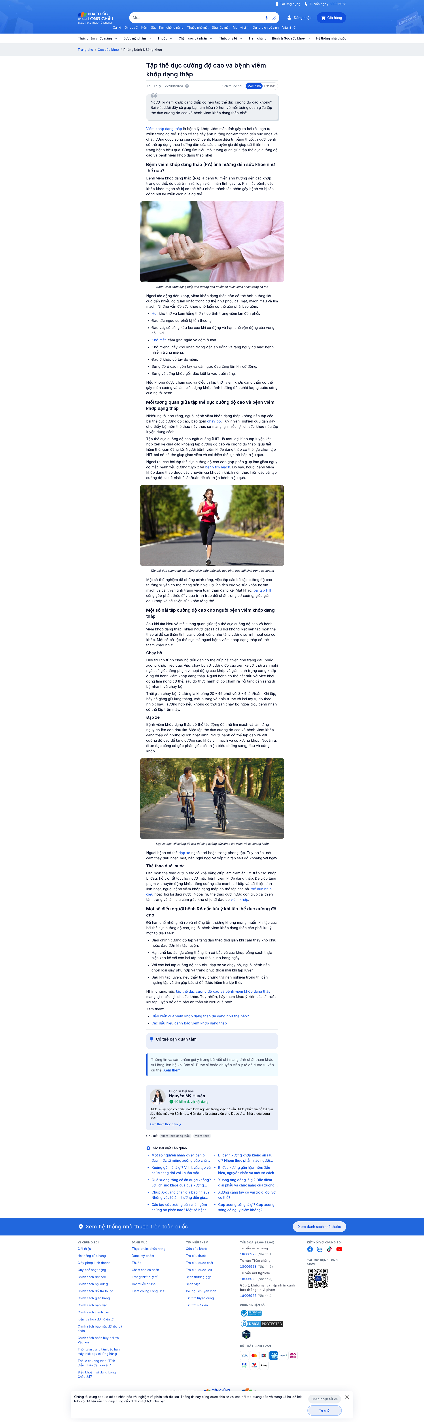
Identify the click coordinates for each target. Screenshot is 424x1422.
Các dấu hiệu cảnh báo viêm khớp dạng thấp (189, 1023)
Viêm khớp (202, 1135)
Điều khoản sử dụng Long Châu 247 (97, 1374)
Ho (154, 313)
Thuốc (136, 1263)
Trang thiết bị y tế (145, 1277)
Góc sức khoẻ (196, 1248)
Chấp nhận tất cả (324, 1399)
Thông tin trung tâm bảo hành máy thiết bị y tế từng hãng (99, 1351)
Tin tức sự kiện (197, 1305)
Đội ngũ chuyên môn (201, 1291)
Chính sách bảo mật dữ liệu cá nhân (100, 1328)
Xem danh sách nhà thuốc (319, 1226)
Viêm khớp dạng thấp (164, 128)
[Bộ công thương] (251, 1313)
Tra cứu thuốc (196, 1256)
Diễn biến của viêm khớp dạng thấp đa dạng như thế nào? (200, 1016)
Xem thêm (171, 1070)
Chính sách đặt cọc (92, 1277)
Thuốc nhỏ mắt (197, 27)
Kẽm (144, 27)
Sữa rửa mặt (220, 27)
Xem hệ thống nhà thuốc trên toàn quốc (137, 1226)
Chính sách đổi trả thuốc (95, 1291)
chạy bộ (214, 421)
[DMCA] (262, 1323)
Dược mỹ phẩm (143, 1256)
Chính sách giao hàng (94, 1298)
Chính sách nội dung (93, 1284)
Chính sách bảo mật (92, 1305)
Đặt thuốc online (144, 1284)
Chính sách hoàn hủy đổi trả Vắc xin (98, 1340)
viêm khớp (239, 899)
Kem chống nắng (171, 27)
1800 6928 (338, 4)
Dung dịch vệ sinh (266, 27)
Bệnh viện (193, 1284)
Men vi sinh (241, 27)
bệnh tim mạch (217, 467)
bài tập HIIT (263, 590)
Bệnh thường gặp (198, 1277)
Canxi (117, 27)
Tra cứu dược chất (199, 1263)
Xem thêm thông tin (164, 1124)
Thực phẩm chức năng (148, 1248)
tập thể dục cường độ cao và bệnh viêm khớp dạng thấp (223, 991)
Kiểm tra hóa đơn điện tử (96, 1319)
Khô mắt (158, 340)
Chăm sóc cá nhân (145, 1270)
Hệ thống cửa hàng (92, 1256)
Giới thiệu (84, 1248)
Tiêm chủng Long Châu (149, 1291)
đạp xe (184, 853)
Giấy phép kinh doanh (94, 1263)
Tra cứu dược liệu (199, 1270)
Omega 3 (131, 27)
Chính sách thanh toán (94, 1312)
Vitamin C (289, 27)
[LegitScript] (262, 1334)
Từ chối (325, 1410)
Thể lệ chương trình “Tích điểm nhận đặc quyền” (96, 1363)
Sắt (153, 27)
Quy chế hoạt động (92, 1270)
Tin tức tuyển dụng (200, 1298)
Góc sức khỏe (108, 49)
